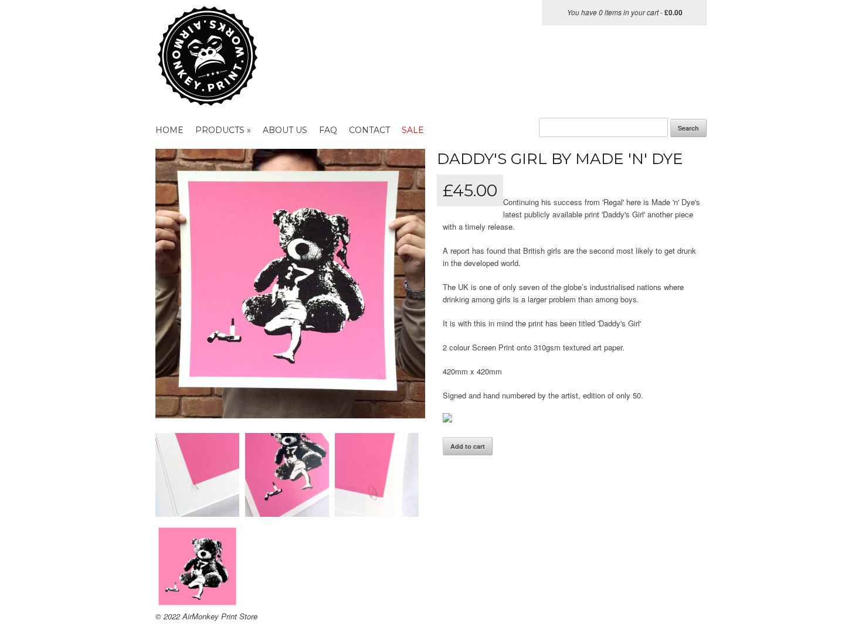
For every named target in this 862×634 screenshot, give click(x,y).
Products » (223, 130)
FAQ (328, 130)
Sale (413, 130)
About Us (285, 130)
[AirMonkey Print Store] (230, 100)
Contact (369, 130)
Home (169, 130)
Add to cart (467, 446)
